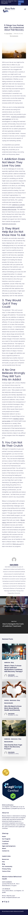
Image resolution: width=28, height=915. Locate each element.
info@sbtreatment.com (13, 897)
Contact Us (5, 851)
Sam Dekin (9, 33)
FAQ (3, 861)
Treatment (5, 841)
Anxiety (6, 700)
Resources (5, 859)
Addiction (7, 662)
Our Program (6, 839)
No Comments (14, 36)
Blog (12, 662)
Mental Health (8, 703)
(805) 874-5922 (21, 2)
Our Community (7, 866)
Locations (5, 843)
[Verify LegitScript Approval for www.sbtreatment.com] (13, 801)
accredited (20, 825)
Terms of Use (6, 871)
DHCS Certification (7, 805)
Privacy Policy (6, 869)
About (4, 848)
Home (4, 836)
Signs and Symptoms (9, 846)
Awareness (13, 700)
